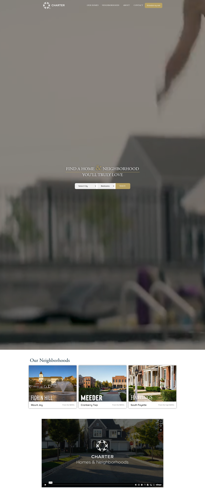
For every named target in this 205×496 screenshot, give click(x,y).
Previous (30, 387)
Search (122, 186)
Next (175, 387)
